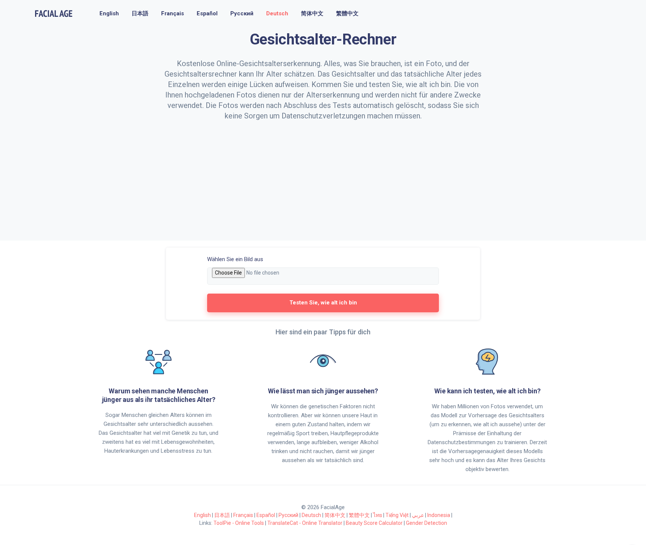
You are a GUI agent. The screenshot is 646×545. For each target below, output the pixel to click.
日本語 (140, 13)
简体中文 (312, 13)
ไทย (377, 515)
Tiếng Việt (397, 515)
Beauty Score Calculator (374, 523)
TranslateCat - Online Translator (304, 523)
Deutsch (277, 13)
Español (207, 13)
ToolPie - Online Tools (238, 523)
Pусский (241, 13)
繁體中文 (347, 13)
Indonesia (438, 515)
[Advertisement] (323, 177)
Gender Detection (426, 523)
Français (172, 13)
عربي (418, 515)
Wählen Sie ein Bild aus (235, 259)
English (109, 13)
